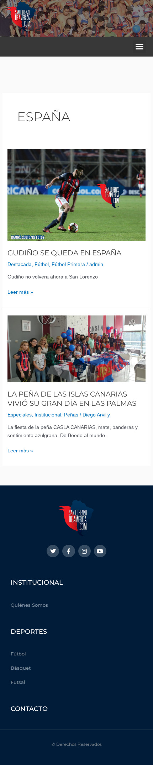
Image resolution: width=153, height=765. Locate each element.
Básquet (21, 668)
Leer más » (20, 291)
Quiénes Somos (29, 605)
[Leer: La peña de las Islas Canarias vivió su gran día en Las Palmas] (76, 348)
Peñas (71, 415)
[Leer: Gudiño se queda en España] (76, 194)
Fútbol (42, 264)
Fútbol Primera (68, 264)
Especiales (19, 415)
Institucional (48, 415)
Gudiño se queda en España (64, 253)
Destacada (19, 264)
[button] (139, 46)
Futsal (18, 682)
